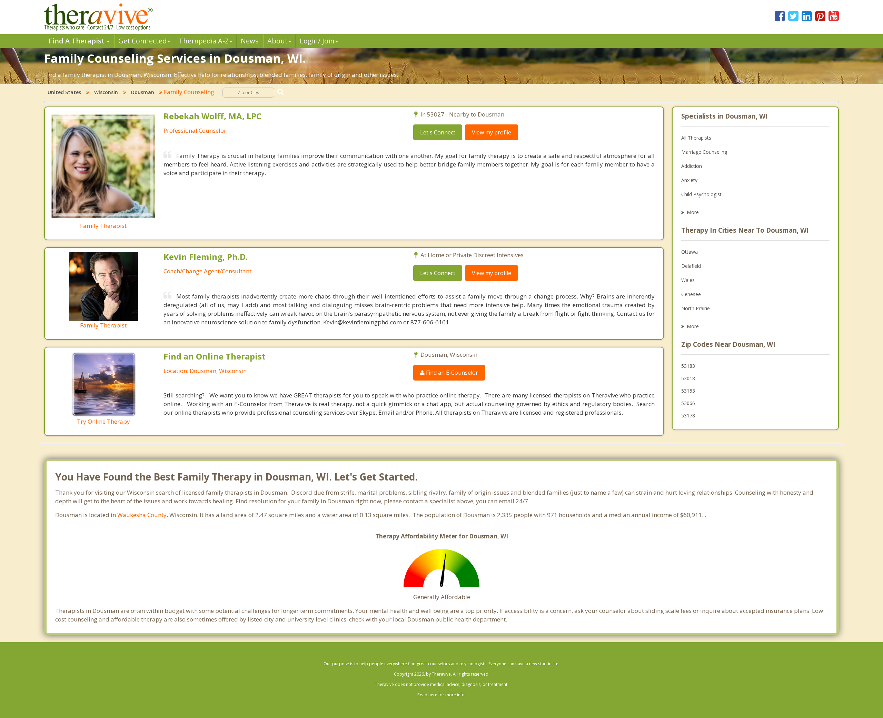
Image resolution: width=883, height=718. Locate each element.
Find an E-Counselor (451, 372)
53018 (688, 378)
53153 (688, 390)
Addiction (691, 166)
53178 (688, 415)
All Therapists (696, 137)
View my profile (491, 132)
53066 (688, 403)
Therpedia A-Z (204, 40)
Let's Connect (437, 132)
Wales (688, 280)
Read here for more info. (441, 695)
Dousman (142, 92)
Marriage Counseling (704, 152)
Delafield (691, 266)
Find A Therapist (77, 40)
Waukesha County (142, 515)
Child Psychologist (701, 194)
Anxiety (689, 180)
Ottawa (689, 252)
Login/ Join (317, 40)
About (277, 40)
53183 (688, 366)
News (250, 40)
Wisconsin (106, 92)
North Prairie (695, 308)
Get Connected (142, 40)
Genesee (691, 294)
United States (64, 92)
